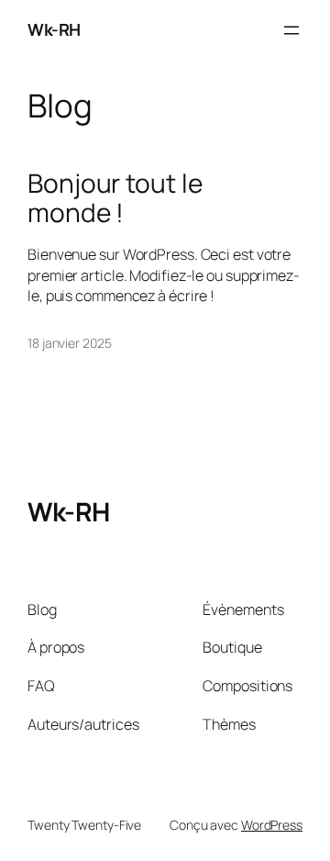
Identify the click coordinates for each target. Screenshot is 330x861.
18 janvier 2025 (70, 343)
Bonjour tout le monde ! (115, 198)
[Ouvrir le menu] (291, 30)
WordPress (271, 824)
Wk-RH (54, 29)
